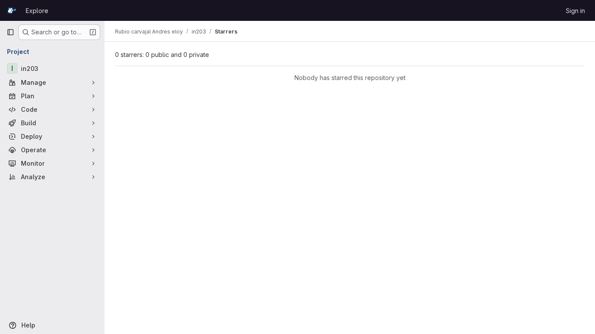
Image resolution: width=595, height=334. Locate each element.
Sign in (575, 10)
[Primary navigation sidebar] (10, 32)
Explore (37, 10)
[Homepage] (12, 10)
